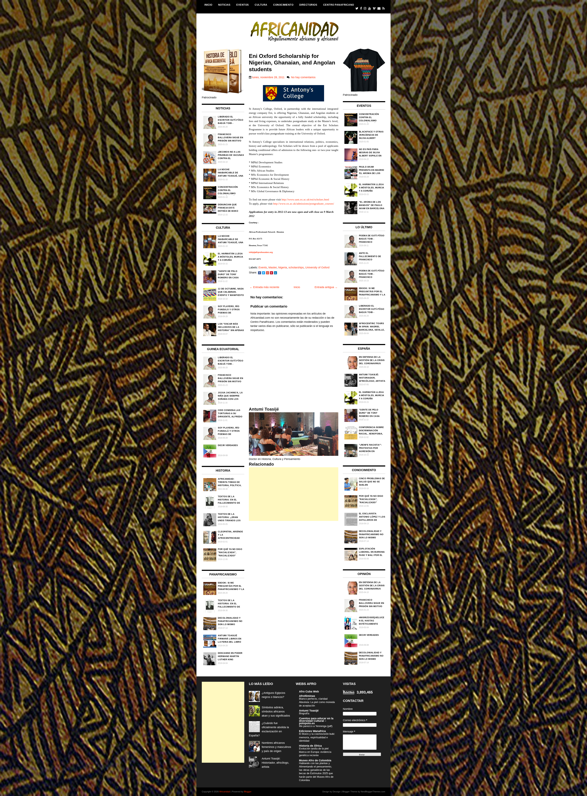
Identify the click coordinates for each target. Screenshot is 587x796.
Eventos (242, 4)
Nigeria (282, 267)
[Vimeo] (374, 8)
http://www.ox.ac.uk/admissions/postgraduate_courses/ (303, 203)
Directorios (308, 4)
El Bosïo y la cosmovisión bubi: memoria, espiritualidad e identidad (317, 737)
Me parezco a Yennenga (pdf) (315, 726)
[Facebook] (361, 8)
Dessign (336, 791)
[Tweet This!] (263, 272)
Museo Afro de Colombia (315, 760)
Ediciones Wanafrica (312, 731)
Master (272, 267)
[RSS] (383, 8)
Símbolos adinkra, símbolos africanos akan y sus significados (276, 711)
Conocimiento (283, 4)
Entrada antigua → (326, 287)
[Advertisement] (293, 494)
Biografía (304, 713)
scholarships (296, 267)
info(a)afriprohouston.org (261, 252)
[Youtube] (369, 8)
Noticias (224, 4)
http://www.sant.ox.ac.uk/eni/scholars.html (305, 199)
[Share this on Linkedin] (275, 272)
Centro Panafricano (338, 4)
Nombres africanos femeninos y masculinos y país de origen (276, 747)
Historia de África (310, 745)
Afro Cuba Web (309, 691)
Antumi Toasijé (309, 710)
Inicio (208, 4)
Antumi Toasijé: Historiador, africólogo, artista (275, 762)
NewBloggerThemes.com (373, 791)
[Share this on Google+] (267, 272)
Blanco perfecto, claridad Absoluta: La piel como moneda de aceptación (317, 702)
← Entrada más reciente (264, 287)
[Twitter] (356, 8)
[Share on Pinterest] (271, 272)
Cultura (261, 4)
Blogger (247, 791)
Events (262, 267)
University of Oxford (317, 267)
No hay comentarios (303, 77)
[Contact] (378, 8)
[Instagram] (365, 8)
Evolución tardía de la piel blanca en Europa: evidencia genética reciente (315, 752)
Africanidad (224, 791)
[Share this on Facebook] (259, 272)
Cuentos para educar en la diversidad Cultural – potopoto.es (316, 721)
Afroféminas (307, 695)
